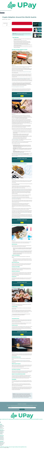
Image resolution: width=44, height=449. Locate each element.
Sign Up (22, 222)
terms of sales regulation (15, 139)
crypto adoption (17, 66)
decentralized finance (17, 375)
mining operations (25, 212)
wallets (24, 326)
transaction (20, 358)
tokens (18, 141)
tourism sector (14, 256)
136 (28, 263)
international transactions (23, 360)
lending (29, 376)
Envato (15, 179)
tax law (29, 180)
